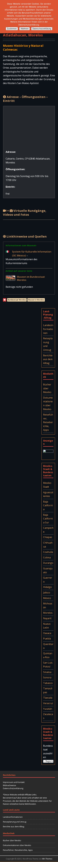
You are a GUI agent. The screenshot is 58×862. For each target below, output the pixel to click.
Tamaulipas (47, 690)
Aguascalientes (48, 494)
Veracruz (48, 703)
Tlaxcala (47, 697)
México (47, 598)
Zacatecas (48, 716)
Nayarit (47, 618)
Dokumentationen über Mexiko (48, 403)
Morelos (47, 612)
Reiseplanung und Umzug (47, 344)
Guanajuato (47, 570)
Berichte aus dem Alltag (47, 359)
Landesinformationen (48, 329)
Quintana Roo (47, 655)
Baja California (48, 505)
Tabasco (48, 683)
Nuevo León (47, 625)
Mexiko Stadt (47, 484)
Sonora (47, 677)
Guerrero (47, 579)
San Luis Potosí (47, 664)
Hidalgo (47, 587)
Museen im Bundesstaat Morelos (31, 278)
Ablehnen (25, 29)
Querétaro (48, 646)
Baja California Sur (48, 518)
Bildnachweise (9, 785)
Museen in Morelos (36, 300)
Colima (47, 557)
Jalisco (46, 592)
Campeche (48, 529)
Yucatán (47, 708)
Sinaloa (47, 672)
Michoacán (47, 605)
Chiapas (47, 537)
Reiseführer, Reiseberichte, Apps (48, 422)
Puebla (47, 638)
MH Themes (47, 859)
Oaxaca (47, 633)
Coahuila (48, 552)
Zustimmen (12, 29)
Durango (48, 563)
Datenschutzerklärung (13, 788)
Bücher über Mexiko (47, 388)
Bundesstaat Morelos (17, 300)
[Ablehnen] (54, 16)
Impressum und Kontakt (14, 782)
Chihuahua (47, 544)
